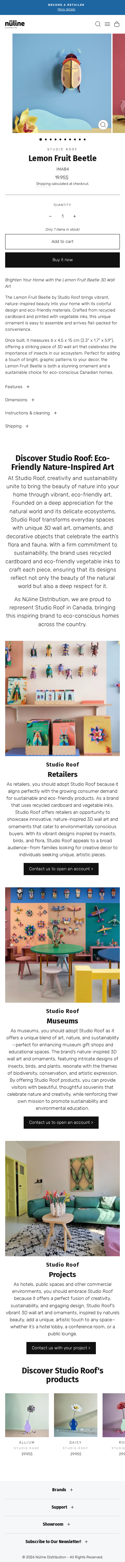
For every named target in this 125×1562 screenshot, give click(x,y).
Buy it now (62, 259)
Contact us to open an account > (61, 868)
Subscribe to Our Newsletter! (53, 1541)
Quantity (62, 205)
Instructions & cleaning (28, 413)
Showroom (53, 1524)
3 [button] (51, 140)
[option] (62, 7)
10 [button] (85, 140)
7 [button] (70, 140)
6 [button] (65, 140)
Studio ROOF (62, 149)
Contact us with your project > (61, 1348)
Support (60, 1507)
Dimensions (17, 399)
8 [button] (75, 140)
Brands (59, 1489)
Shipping (43, 184)
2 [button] (46, 140)
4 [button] (56, 140)
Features (14, 386)
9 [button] (80, 140)
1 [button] (40, 139)
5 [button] (60, 140)
